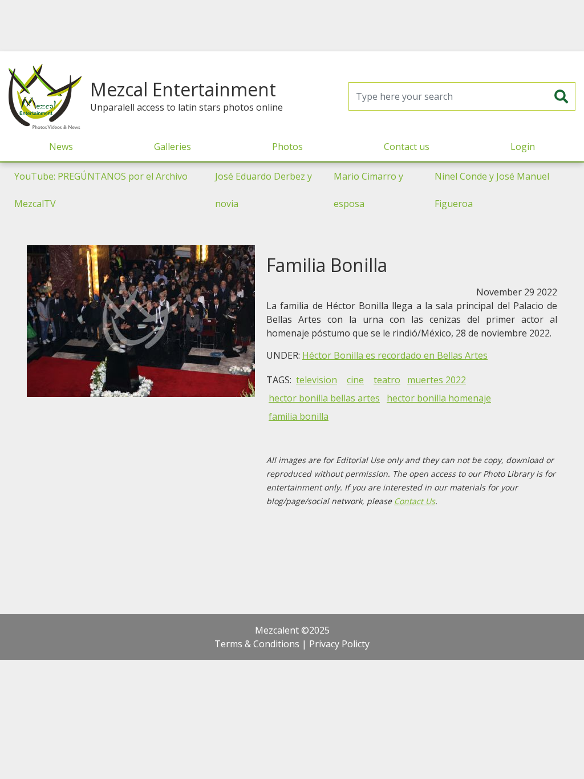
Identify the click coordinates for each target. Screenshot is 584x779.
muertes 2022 (436, 380)
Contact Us (414, 501)
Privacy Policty (339, 644)
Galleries (172, 146)
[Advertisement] (292, 25)
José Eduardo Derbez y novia (263, 190)
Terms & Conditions (256, 644)
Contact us (406, 146)
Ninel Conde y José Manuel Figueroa (492, 190)
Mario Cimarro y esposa (368, 190)
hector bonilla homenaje (439, 398)
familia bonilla (298, 416)
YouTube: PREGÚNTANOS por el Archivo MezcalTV (101, 190)
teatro (387, 380)
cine (355, 380)
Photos (287, 146)
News (61, 146)
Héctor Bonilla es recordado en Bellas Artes (395, 355)
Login (522, 146)
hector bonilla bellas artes (324, 398)
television (316, 380)
